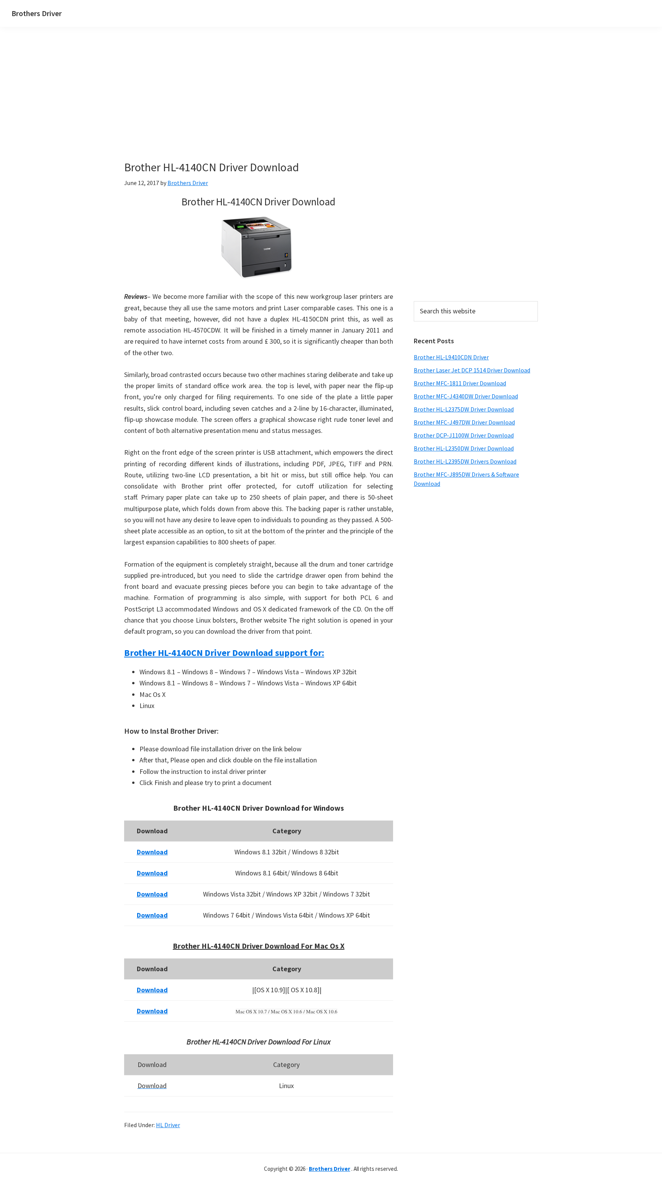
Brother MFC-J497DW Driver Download (464, 422)
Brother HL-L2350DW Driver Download (464, 448)
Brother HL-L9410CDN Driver (451, 357)
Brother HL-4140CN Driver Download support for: (224, 653)
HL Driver (168, 1125)
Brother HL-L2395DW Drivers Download (465, 461)
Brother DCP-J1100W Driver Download (464, 435)
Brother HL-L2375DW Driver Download (464, 409)
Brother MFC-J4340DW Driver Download (466, 396)
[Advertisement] (258, 106)
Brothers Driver (36, 13)
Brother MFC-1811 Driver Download (460, 383)
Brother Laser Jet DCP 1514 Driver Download (472, 370)
